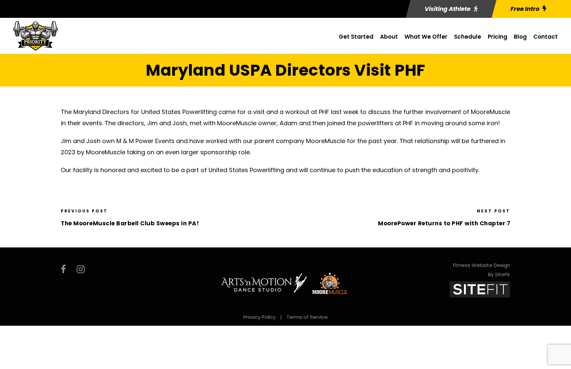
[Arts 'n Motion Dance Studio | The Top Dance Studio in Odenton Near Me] (264, 282)
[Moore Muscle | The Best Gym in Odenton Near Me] (330, 282)
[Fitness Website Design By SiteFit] (479, 288)
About (389, 37)
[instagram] (81, 269)
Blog (520, 37)
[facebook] (63, 269)
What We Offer (425, 37)
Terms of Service (307, 317)
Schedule (467, 37)
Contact (545, 37)
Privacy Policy (259, 317)
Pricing (497, 37)
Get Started (356, 37)
